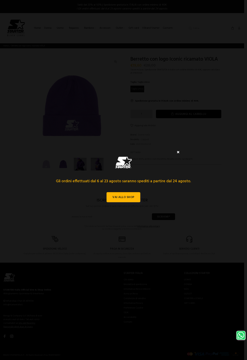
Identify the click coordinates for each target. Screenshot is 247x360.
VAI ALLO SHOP (123, 197)
